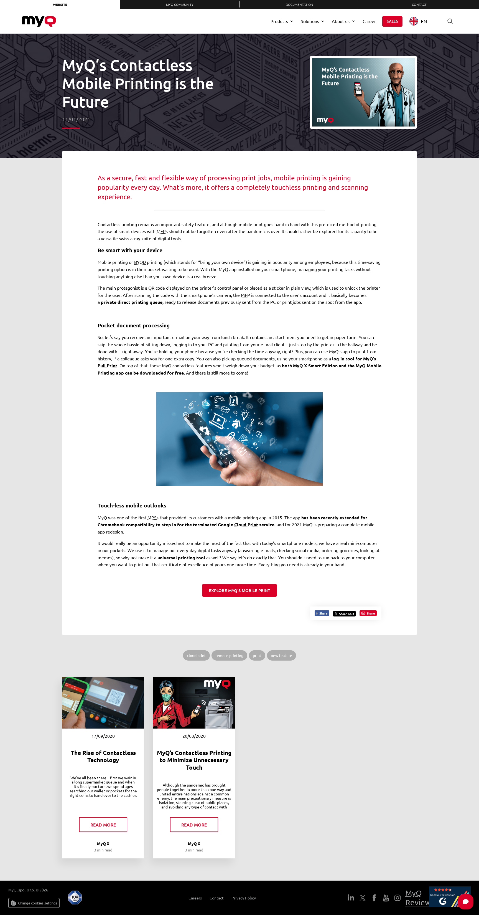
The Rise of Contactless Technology (103, 756)
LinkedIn (351, 898)
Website (60, 4)
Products (279, 21)
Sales (392, 21)
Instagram (397, 898)
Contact (419, 4)
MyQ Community (179, 4)
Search (450, 21)
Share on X (346, 613)
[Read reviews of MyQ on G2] (450, 897)
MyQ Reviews (419, 897)
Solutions (310, 21)
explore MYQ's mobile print (239, 590)
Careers (195, 898)
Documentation (299, 4)
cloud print (196, 655)
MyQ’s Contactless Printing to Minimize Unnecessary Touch (194, 760)
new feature (281, 655)
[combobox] (422, 21)
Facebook (374, 898)
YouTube (386, 898)
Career (369, 21)
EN (424, 21)
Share (323, 613)
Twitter (362, 898)
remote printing (229, 655)
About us (341, 21)
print (257, 655)
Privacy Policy (243, 898)
